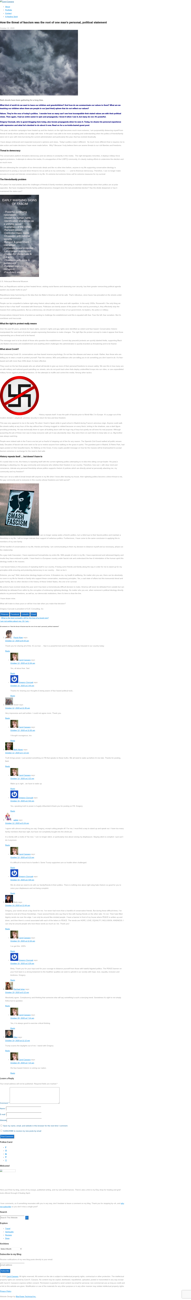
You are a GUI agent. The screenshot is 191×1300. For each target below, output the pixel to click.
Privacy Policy (5, 1291)
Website (3, 1120)
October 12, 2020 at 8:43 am (17, 641)
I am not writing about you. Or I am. (14, 621)
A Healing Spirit (11, 17)
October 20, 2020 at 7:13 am (22, 1063)
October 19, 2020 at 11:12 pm (17, 1041)
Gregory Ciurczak (26, 682)
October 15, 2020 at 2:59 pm (22, 880)
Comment (4, 1103)
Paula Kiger (18, 637)
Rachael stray (19, 989)
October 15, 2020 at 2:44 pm (22, 686)
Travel (7, 1228)
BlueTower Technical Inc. (26, 1296)
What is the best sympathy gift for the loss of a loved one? (25, 618)
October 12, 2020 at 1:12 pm (17, 753)
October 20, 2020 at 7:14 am (22, 1018)
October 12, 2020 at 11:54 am (22, 663)
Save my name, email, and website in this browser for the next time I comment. (35, 1126)
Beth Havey (18, 749)
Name (2, 1108)
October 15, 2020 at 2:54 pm (22, 801)
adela (16, 820)
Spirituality (9, 1232)
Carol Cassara (25, 660)
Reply (7, 651)
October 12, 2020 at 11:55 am (22, 730)
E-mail (2, 1114)
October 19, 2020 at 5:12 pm (17, 992)
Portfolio (8, 10)
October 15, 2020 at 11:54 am (22, 941)
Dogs (7, 1238)
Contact (8, 13)
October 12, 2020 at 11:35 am (17, 708)
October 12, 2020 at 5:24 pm (17, 823)
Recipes (8, 1235)
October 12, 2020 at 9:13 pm (22, 857)
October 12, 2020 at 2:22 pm (22, 778)
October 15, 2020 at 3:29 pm (22, 963)
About (7, 7)
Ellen (16, 1037)
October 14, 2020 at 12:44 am (17, 905)
